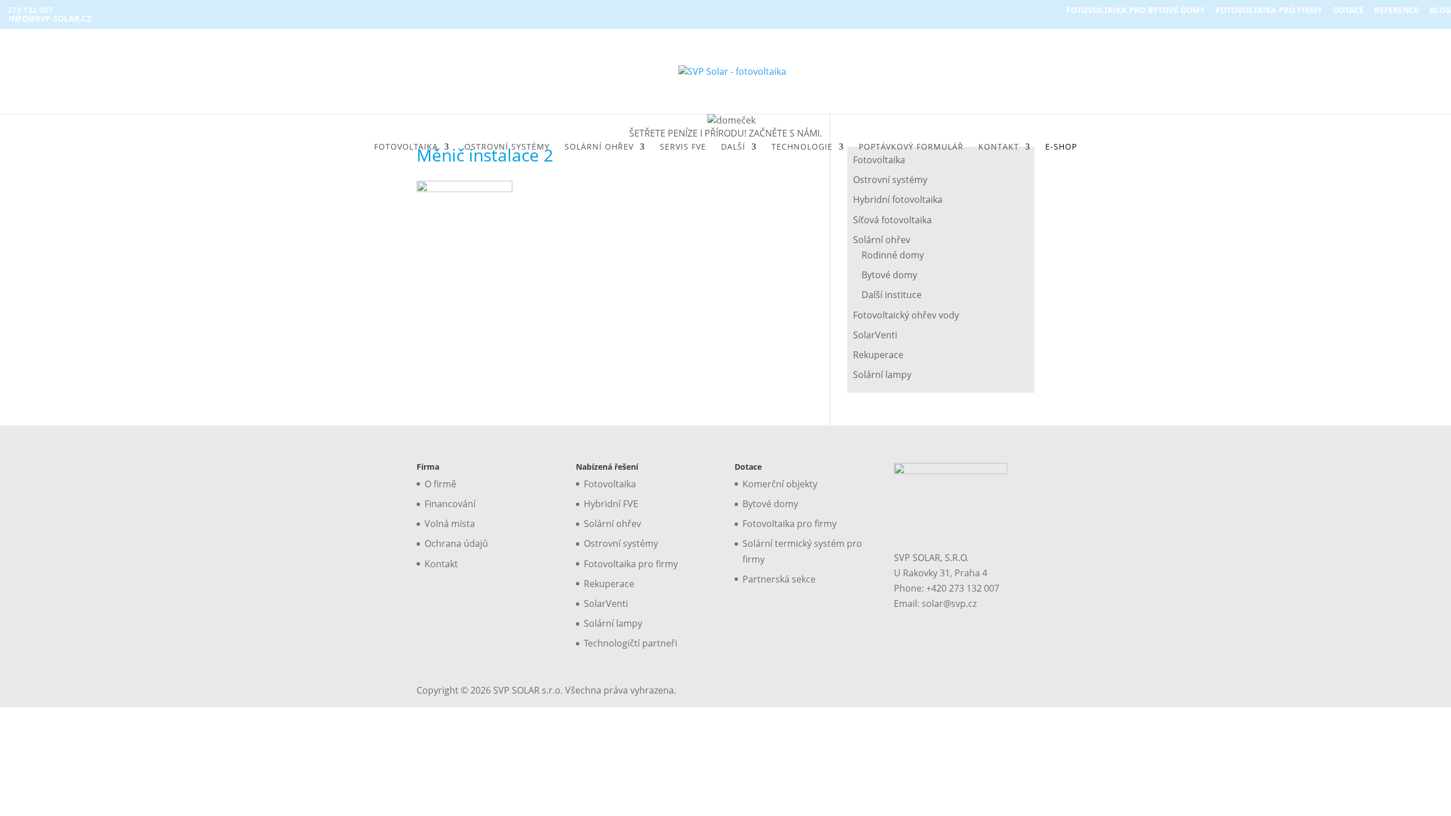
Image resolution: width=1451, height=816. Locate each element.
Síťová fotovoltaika (892, 220)
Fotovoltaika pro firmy (631, 564)
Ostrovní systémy (890, 179)
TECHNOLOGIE (802, 147)
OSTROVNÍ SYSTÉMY (507, 147)
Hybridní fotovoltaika (898, 199)
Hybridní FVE (611, 504)
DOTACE (1348, 10)
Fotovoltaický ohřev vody (906, 315)
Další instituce (892, 294)
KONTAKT (998, 147)
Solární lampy (882, 374)
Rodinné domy (893, 255)
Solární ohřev (881, 239)
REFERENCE (1396, 10)
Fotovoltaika (610, 484)
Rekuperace (878, 354)
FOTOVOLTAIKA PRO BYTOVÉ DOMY (1135, 10)
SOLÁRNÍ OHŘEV (599, 147)
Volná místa (450, 523)
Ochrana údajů (456, 543)
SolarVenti (875, 335)
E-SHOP (1061, 147)
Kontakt (441, 564)
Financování (450, 504)
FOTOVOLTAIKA (406, 147)
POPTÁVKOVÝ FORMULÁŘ (911, 147)
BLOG (1440, 10)
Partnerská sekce (779, 579)
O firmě (440, 484)
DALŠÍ (733, 147)
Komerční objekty (780, 484)
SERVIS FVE (683, 147)
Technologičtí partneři (630, 643)
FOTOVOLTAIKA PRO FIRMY (1269, 10)
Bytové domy (889, 275)
